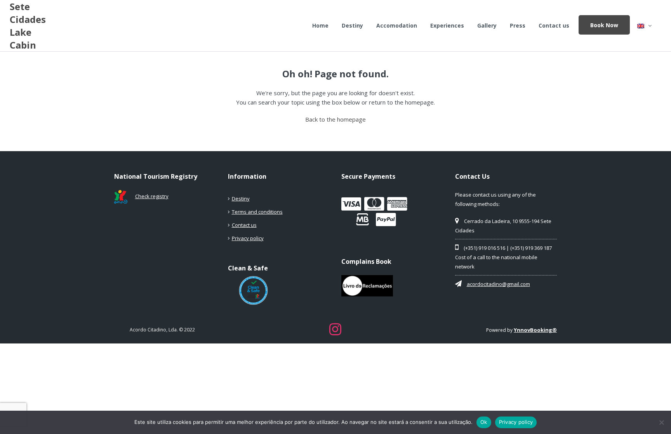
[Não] (661, 422)
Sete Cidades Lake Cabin (28, 25)
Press (517, 25)
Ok (483, 422)
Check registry (152, 196)
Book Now (604, 25)
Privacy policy (248, 238)
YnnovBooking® (535, 329)
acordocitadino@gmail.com (498, 284)
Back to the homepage (335, 119)
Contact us (554, 25)
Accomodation (396, 25)
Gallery (487, 25)
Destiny (352, 25)
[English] (644, 25)
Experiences (447, 25)
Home (320, 25)
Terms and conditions (257, 211)
